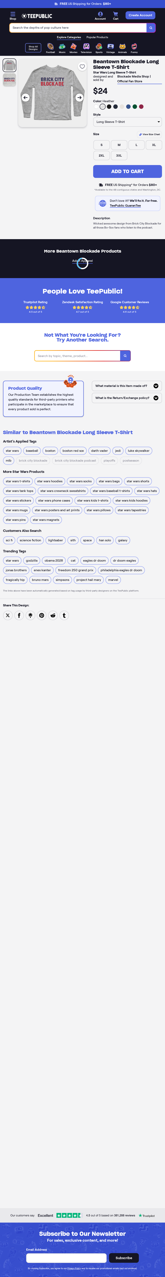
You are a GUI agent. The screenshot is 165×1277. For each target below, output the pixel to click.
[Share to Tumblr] (64, 615)
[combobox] (78, 27)
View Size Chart (151, 134)
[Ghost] (122, 106)
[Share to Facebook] (19, 615)
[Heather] (102, 106)
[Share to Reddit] (53, 615)
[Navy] (115, 106)
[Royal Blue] (128, 106)
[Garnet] (141, 106)
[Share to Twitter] (8, 615)
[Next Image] (79, 97)
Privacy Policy (74, 1268)
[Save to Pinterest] (41, 615)
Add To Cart (127, 171)
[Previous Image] (25, 97)
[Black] (109, 106)
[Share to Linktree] (30, 615)
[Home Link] (37, 16)
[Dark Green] (135, 106)
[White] (96, 106)
